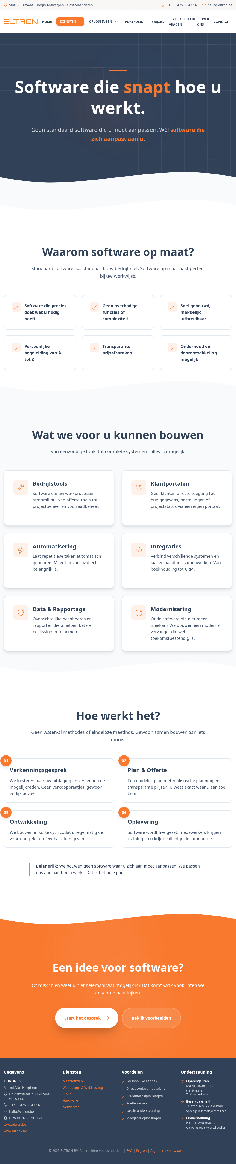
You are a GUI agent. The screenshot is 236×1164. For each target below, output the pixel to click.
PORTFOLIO (134, 21)
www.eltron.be (15, 1124)
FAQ (129, 1150)
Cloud (67, 1094)
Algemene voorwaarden (168, 1150)
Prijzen (142, 1150)
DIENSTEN (68, 21)
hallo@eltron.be (21, 1111)
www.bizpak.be (15, 1131)
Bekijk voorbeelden (151, 1018)
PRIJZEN (158, 21)
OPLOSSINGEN (100, 21)
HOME (47, 21)
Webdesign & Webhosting (83, 1087)
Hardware (70, 1100)
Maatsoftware (73, 1081)
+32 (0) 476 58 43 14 (24, 1105)
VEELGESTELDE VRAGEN (182, 22)
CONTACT (221, 21)
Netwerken (71, 1107)
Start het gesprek (82, 1018)
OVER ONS (203, 22)
